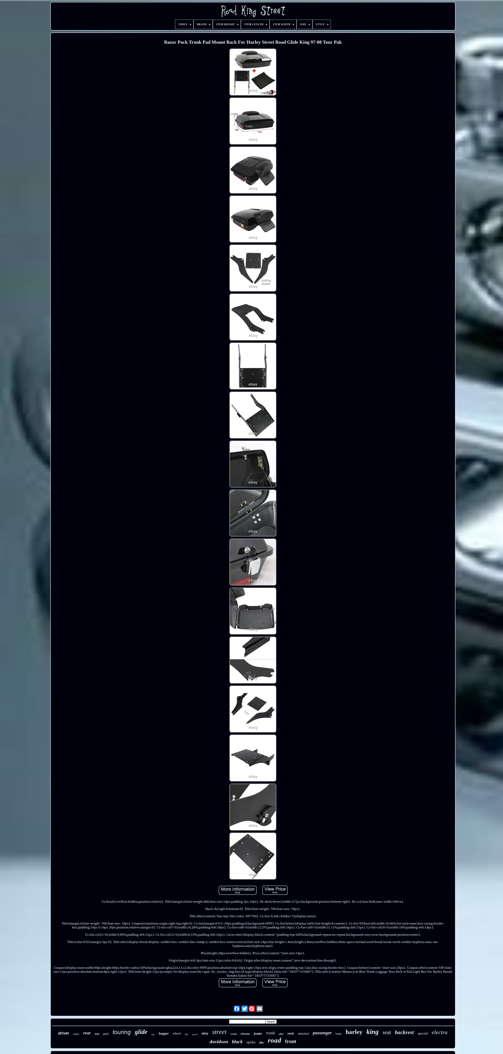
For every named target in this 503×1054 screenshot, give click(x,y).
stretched (303, 1033)
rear (87, 1032)
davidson (219, 1041)
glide (141, 1031)
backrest (404, 1032)
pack (106, 1033)
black (237, 1041)
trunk (270, 1033)
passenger (322, 1032)
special (423, 1033)
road (274, 1040)
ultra (281, 1034)
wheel (177, 1033)
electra (440, 1032)
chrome (245, 1033)
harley (354, 1031)
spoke (251, 1042)
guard (195, 1034)
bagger (164, 1033)
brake (339, 1033)
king (372, 1031)
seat (387, 1032)
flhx (186, 1034)
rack (290, 1033)
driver (63, 1033)
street (219, 1031)
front (290, 1041)
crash (233, 1033)
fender (258, 1033)
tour (97, 1033)
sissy (205, 1033)
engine (76, 1034)
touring (122, 1032)
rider (153, 1034)
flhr (261, 1042)
